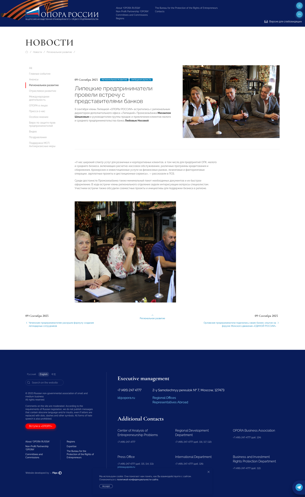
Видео (33, 131)
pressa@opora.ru (126, 467)
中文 (53, 374)
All (30, 68)
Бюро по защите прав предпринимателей (42, 124)
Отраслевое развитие (42, 90)
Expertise (71, 446)
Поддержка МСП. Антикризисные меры (42, 144)
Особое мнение (38, 116)
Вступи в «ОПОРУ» (40, 426)
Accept (106, 486)
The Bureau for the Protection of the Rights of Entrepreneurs (186, 8)
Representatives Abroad (170, 402)
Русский (31, 374)
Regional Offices (164, 398)
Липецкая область (141, 80)
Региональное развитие (59, 52)
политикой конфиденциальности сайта (137, 479)
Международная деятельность (39, 98)
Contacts (159, 11)
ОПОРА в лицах (38, 105)
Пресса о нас (37, 111)
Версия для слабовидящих (285, 21)
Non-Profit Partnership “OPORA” (132, 11)
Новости (37, 52)
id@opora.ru (126, 398)
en (299, 14)
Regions (120, 18)
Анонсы (33, 79)
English (43, 374)
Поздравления (38, 137)
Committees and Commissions (132, 15)
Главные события (39, 73)
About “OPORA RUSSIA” (128, 8)
